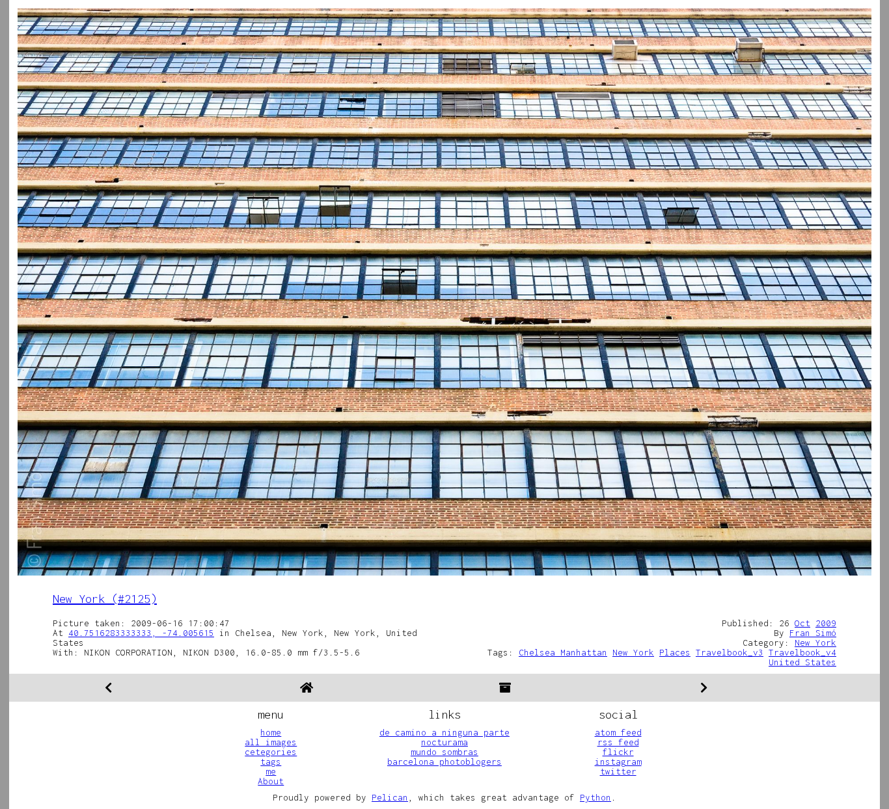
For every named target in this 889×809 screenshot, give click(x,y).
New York (815, 642)
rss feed (618, 742)
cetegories (271, 752)
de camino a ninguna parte (444, 732)
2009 (825, 623)
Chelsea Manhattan (563, 652)
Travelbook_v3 (729, 652)
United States (802, 662)
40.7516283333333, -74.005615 (141, 633)
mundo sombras (444, 752)
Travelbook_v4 (802, 652)
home (270, 732)
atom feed (618, 732)
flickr (618, 752)
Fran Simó (812, 633)
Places (675, 652)
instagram (618, 761)
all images (271, 742)
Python (595, 797)
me (271, 771)
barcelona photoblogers (444, 761)
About (271, 781)
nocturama (444, 742)
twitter (618, 771)
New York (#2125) (105, 598)
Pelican (390, 797)
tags (270, 761)
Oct (802, 623)
